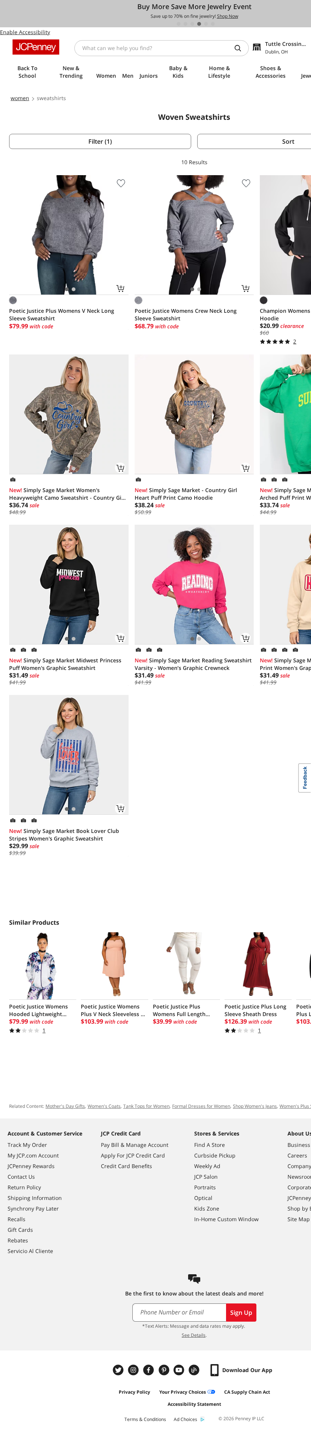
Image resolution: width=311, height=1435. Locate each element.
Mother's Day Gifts (65, 1106)
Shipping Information (35, 1197)
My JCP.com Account (33, 1155)
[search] (240, 48)
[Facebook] (149, 1370)
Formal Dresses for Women (201, 1106)
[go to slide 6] (213, 24)
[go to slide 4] (199, 24)
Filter (100, 141)
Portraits (205, 1187)
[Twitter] (119, 1370)
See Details (194, 1335)
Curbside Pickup (215, 1155)
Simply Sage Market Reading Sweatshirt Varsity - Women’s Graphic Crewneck (193, 664)
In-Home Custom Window (226, 1219)
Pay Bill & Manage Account (134, 1144)
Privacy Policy (134, 1392)
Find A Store (209, 1144)
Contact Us (21, 1176)
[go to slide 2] (185, 24)
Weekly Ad (207, 1166)
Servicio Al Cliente (30, 1251)
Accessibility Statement (194, 1404)
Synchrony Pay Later (33, 1208)
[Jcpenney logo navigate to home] (36, 47)
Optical (203, 1197)
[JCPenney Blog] (195, 1370)
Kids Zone (206, 1208)
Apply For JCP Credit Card (133, 1155)
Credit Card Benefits (126, 1166)
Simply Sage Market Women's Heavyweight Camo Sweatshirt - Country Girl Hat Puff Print (67, 494)
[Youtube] (179, 1370)
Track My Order (27, 1144)
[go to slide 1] (179, 24)
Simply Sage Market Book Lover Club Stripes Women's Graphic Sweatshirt (64, 834)
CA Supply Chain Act (247, 1392)
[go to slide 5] (206, 24)
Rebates (18, 1240)
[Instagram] (134, 1370)
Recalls (16, 1219)
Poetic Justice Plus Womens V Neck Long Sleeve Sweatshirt (61, 314)
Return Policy (24, 1187)
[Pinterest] (164, 1370)
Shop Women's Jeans (255, 1106)
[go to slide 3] (192, 24)
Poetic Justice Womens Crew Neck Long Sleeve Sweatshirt (186, 314)
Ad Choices (185, 1419)
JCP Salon (206, 1176)
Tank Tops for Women (146, 1106)
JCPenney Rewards (31, 1166)
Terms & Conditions (145, 1419)
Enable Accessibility (25, 32)
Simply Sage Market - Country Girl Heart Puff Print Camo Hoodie (186, 493)
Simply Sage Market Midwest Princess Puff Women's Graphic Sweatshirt (65, 664)
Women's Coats (104, 1106)
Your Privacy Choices (182, 1392)
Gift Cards (20, 1229)
